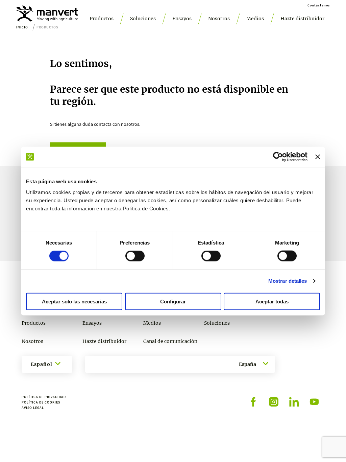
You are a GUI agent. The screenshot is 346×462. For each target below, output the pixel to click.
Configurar (173, 301)
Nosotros (219, 19)
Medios (255, 19)
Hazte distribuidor (302, 19)
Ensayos (182, 19)
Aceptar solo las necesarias (74, 301)
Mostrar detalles (287, 281)
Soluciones (143, 19)
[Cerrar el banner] (317, 157)
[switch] (135, 256)
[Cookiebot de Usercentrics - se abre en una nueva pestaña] (277, 157)
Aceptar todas (272, 301)
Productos (102, 19)
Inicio (22, 27)
